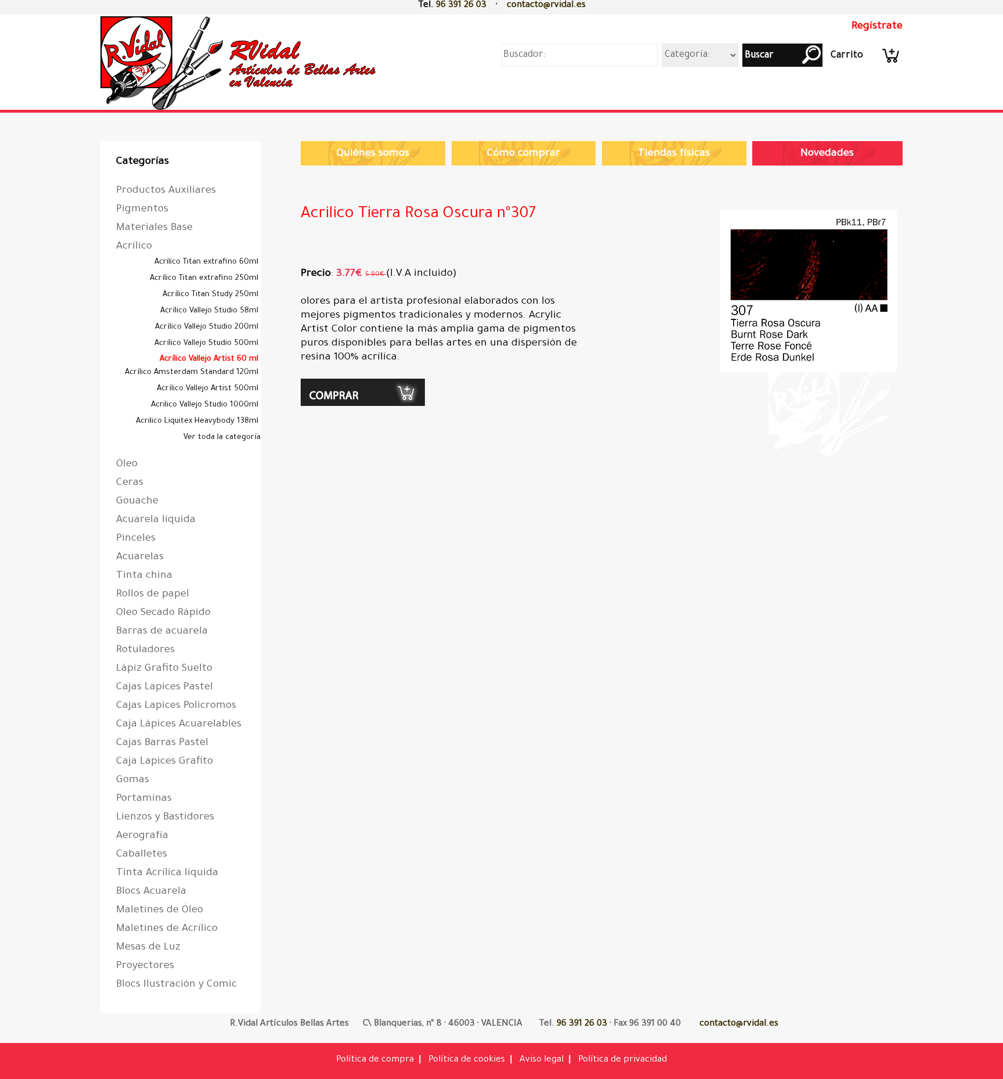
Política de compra (375, 1060)
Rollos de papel (152, 594)
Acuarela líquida (156, 520)
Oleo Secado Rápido (163, 613)
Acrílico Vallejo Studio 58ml (210, 311)
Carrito (847, 56)
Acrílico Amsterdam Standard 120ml (193, 372)
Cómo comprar (523, 154)
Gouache (137, 502)
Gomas (132, 780)
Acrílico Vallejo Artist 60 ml (210, 359)
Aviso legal (541, 1060)
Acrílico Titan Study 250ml (212, 294)
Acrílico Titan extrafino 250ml (205, 278)
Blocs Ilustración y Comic (176, 985)
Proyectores (145, 966)
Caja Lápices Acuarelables (178, 725)
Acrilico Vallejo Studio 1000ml (206, 405)
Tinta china (144, 576)
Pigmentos (142, 209)
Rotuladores (145, 650)
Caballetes (141, 855)
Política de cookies (466, 1060)
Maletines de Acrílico (167, 929)
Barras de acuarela (162, 632)
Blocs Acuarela (151, 892)
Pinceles (136, 539)
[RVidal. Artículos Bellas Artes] (241, 112)
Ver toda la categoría (222, 437)
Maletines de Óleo (159, 910)
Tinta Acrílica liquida (167, 873)
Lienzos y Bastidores (165, 817)
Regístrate (877, 27)
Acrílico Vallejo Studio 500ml (207, 343)
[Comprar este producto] (363, 404)
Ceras (129, 483)
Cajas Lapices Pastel (164, 687)
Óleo (127, 464)
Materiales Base (154, 228)
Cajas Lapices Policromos (176, 706)
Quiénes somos (373, 154)
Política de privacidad (622, 1060)
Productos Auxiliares (166, 191)
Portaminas (144, 799)
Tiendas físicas (674, 154)
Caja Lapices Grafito (164, 762)
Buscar (758, 56)
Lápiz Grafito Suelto (164, 669)
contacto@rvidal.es (546, 5)
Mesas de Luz (148, 948)
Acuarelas (140, 557)
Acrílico (134, 247)
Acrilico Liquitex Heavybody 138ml (198, 421)
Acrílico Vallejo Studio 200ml (208, 327)
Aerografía (142, 836)
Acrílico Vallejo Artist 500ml (209, 388)
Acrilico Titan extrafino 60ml (207, 262)
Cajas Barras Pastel (162, 743)
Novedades (827, 154)
